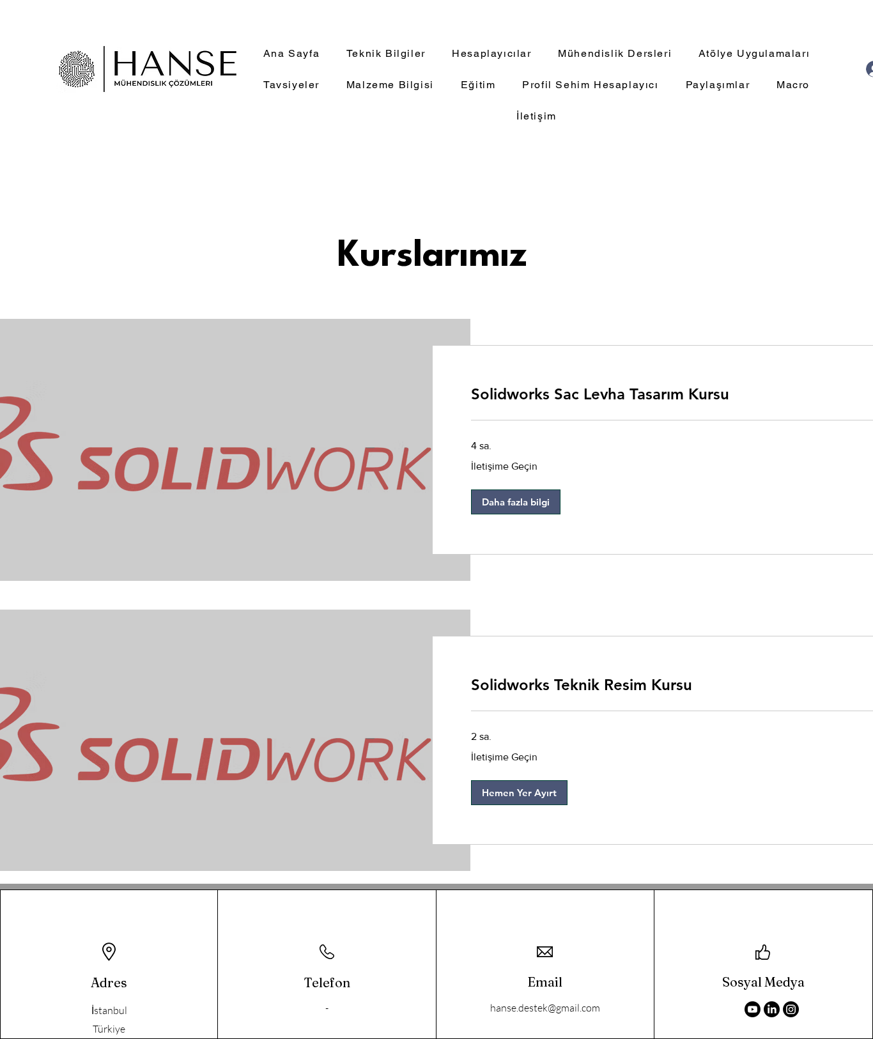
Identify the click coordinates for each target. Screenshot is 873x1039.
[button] (515, 501)
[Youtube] (753, 1009)
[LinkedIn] (772, 1009)
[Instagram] (791, 1009)
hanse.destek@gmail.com (545, 1007)
